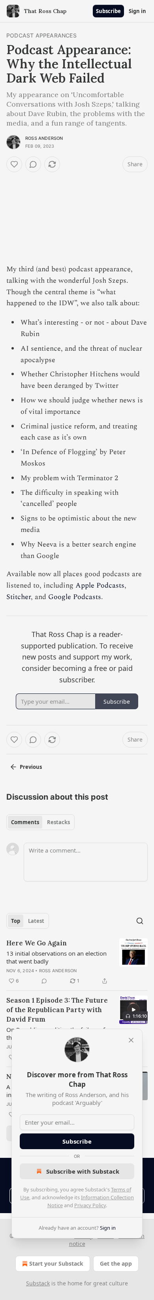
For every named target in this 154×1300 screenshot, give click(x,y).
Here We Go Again (36, 943)
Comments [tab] (25, 822)
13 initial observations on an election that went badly (56, 957)
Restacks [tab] (58, 822)
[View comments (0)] (33, 164)
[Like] (14, 164)
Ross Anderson (44, 138)
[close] (131, 1040)
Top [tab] (15, 920)
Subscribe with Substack (82, 1171)
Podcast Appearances (41, 35)
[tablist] (40, 822)
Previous (31, 766)
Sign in (137, 11)
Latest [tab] (36, 920)
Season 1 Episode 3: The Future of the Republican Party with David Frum (57, 1010)
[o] (133, 1009)
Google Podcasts (74, 597)
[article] (77, 962)
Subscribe (108, 11)
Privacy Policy (90, 1205)
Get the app (116, 1263)
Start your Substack (56, 1263)
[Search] (140, 921)
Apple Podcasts (99, 585)
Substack (38, 1283)
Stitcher (18, 597)
